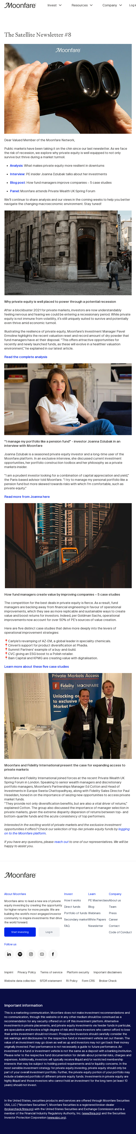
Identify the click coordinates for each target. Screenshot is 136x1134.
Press (113, 913)
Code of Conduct (120, 932)
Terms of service (51, 972)
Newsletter (95, 926)
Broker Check (108, 981)
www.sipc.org (56, 1117)
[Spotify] (20, 954)
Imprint (8, 972)
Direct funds (72, 906)
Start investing (20, 932)
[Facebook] (53, 954)
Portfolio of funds (75, 913)
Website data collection (20, 981)
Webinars (94, 913)
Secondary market (76, 919)
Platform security (78, 972)
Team (112, 906)
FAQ (67, 926)
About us (115, 900)
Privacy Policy (27, 972)
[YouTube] (42, 954)
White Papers (97, 919)
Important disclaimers (108, 972)
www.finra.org (91, 1113)
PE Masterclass (98, 900)
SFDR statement (51, 981)
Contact (114, 926)
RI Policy (72, 981)
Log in (49, 932)
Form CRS (88, 981)
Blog (91, 906)
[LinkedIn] (9, 954)
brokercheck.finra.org (19, 1109)
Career (113, 919)
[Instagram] (31, 954)
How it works (72, 900)
